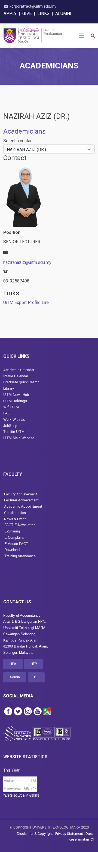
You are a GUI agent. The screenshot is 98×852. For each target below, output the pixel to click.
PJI (36, 677)
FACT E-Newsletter (19, 525)
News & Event (15, 519)
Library (8, 388)
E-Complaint (14, 537)
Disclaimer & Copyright (35, 834)
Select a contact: (19, 140)
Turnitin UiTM (13, 432)
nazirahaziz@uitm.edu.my (27, 262)
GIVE (27, 13)
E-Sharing (12, 531)
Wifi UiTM (11, 407)
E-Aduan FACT (16, 544)
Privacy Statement (69, 834)
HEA (13, 664)
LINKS (43, 13)
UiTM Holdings (15, 401)
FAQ (6, 413)
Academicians (24, 131)
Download (12, 550)
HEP (33, 664)
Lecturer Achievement (21, 500)
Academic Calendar (18, 370)
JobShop (10, 426)
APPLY (10, 13)
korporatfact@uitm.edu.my (33, 6)
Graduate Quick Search (21, 382)
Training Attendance (20, 556)
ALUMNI (63, 13)
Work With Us (14, 419)
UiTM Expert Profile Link (26, 302)
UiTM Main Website (18, 438)
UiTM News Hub (16, 395)
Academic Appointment (23, 506)
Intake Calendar (15, 376)
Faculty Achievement (20, 494)
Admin (15, 677)
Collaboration (14, 513)
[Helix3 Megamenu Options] (81, 35)
